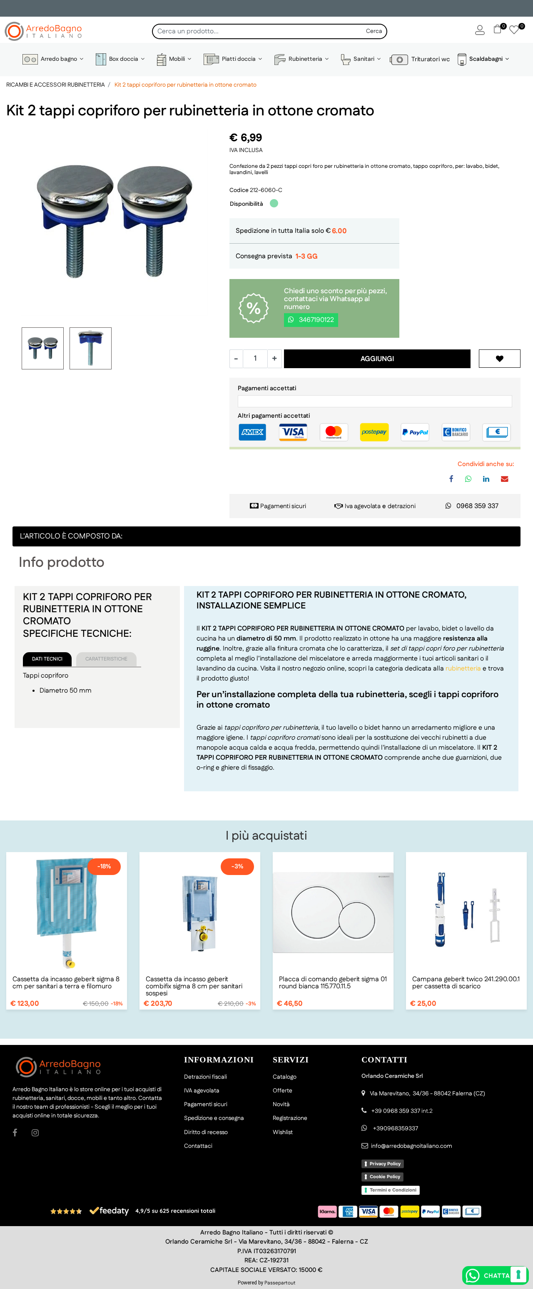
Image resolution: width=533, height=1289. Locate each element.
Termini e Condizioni (393, 1190)
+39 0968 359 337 (395, 1111)
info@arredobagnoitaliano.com (411, 1146)
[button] (374, 31)
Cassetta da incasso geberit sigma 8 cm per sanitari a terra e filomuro (66, 983)
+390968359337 (395, 1128)
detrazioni (402, 506)
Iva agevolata (363, 506)
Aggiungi (377, 359)
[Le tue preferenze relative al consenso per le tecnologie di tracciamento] (518, 1274)
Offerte (282, 1091)
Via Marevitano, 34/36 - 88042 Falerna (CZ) (427, 1094)
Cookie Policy (385, 1176)
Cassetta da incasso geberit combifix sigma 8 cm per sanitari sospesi (194, 986)
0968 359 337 (477, 506)
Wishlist (283, 1132)
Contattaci (198, 1146)
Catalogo (284, 1077)
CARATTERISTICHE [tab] (106, 659)
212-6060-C (266, 190)
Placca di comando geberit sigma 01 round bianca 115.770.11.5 (333, 983)
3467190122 (315, 320)
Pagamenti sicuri (283, 506)
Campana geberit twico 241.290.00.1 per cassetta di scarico (466, 983)
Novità (281, 1104)
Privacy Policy (385, 1164)
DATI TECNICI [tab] (47, 659)
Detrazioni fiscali (205, 1077)
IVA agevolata (201, 1091)
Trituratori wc (429, 59)
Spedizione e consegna (214, 1118)
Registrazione (290, 1118)
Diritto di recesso (206, 1132)
